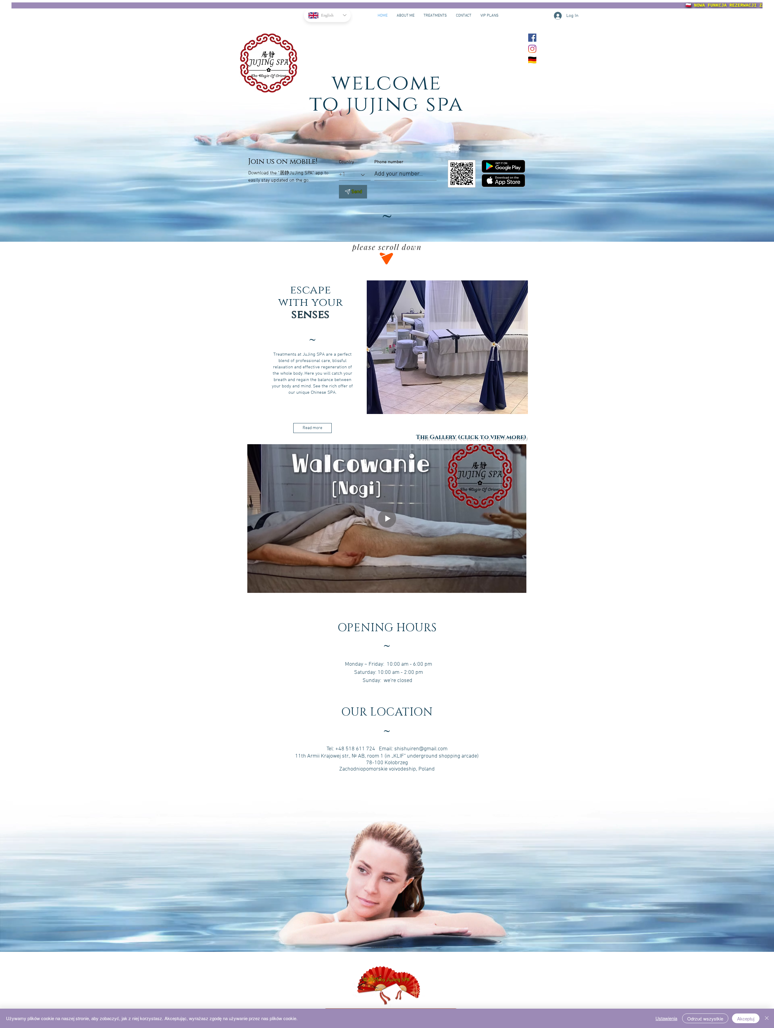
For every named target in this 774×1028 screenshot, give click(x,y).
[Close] (766, 1018)
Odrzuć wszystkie (705, 1018)
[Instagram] (532, 49)
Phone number (388, 162)
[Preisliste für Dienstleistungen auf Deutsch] (532, 60)
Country (346, 162)
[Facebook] (532, 38)
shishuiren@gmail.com (420, 749)
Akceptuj (745, 1018)
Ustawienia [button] (666, 1018)
